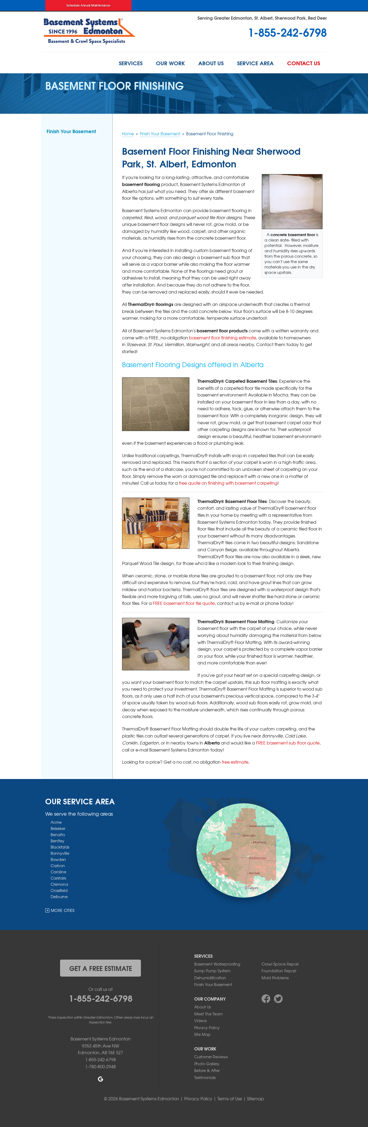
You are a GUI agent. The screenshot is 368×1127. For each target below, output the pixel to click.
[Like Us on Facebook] (266, 998)
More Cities (63, 910)
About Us (211, 63)
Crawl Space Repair (280, 964)
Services (131, 63)
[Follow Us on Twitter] (278, 998)
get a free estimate (100, 968)
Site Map (202, 1034)
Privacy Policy (207, 1027)
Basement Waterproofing (217, 964)
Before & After (207, 1070)
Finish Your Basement (71, 131)
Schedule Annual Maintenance (88, 5)
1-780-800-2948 (100, 1066)
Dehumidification (210, 977)
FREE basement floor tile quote (184, 603)
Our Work (170, 63)
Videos (200, 1020)
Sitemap (255, 1098)
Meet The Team (208, 1013)
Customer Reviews (211, 1056)
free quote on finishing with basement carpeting (228, 483)
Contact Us (303, 63)
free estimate (235, 762)
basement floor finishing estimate (222, 337)
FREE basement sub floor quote (288, 742)
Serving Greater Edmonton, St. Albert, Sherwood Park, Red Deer (262, 17)
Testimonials (205, 1077)
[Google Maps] (100, 1079)
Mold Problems (275, 977)
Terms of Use (229, 1098)
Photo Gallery (206, 1063)
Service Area (255, 63)
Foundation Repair (279, 970)
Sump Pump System (212, 970)
